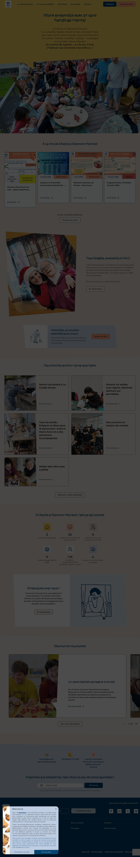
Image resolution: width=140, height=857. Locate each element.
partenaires (22, 812)
